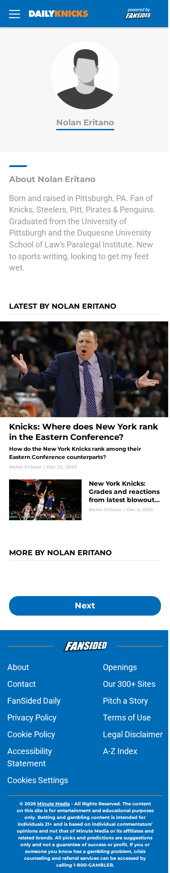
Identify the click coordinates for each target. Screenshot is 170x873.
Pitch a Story (125, 700)
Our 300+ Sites (129, 684)
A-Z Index (120, 751)
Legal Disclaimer (133, 734)
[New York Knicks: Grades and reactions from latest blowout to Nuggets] (85, 499)
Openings (120, 667)
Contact (21, 684)
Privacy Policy (32, 717)
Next (85, 606)
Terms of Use (127, 717)
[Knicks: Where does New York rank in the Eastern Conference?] (85, 395)
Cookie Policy (31, 734)
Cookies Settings (37, 780)
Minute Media (53, 804)
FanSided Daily (34, 700)
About (18, 667)
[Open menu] (14, 13)
